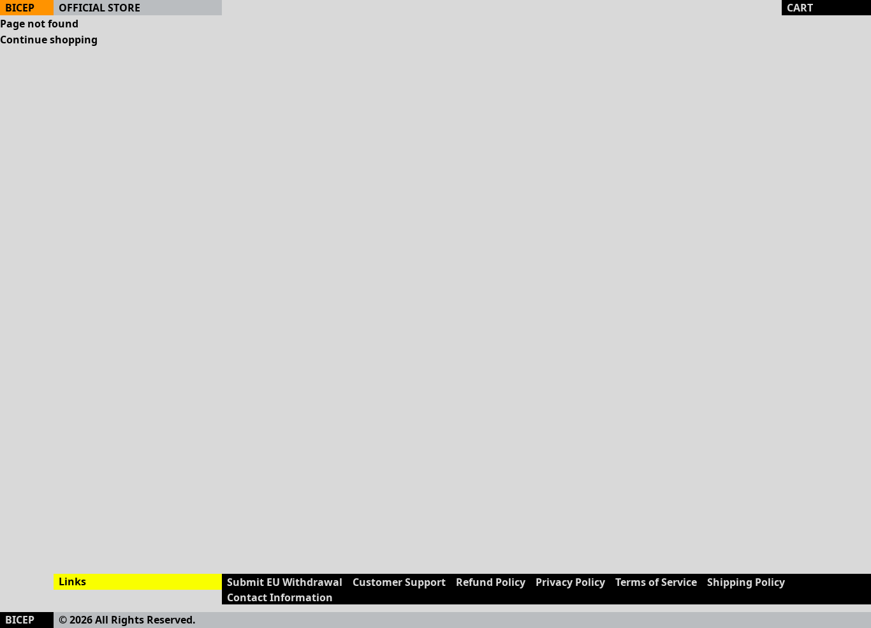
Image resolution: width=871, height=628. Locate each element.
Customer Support (399, 582)
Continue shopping (49, 40)
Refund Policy (490, 582)
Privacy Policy (570, 582)
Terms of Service (656, 582)
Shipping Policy (746, 582)
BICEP (19, 8)
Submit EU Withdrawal (284, 582)
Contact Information (280, 597)
